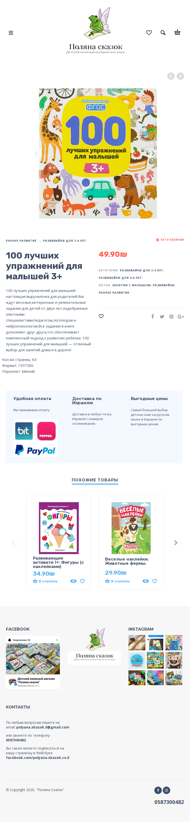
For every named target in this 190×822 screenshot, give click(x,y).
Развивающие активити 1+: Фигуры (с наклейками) (58, 562)
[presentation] (37, 153)
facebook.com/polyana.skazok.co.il (37, 757)
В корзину (48, 581)
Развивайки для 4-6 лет (120, 278)
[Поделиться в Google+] (179, 316)
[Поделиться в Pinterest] (170, 316)
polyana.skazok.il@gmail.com (42, 727)
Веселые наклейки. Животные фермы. (127, 561)
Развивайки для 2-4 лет (64, 240)
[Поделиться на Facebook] (151, 316)
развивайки (164, 285)
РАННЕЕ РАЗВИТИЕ (21, 240)
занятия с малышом (131, 285)
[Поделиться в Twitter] (160, 316)
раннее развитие (114, 292)
